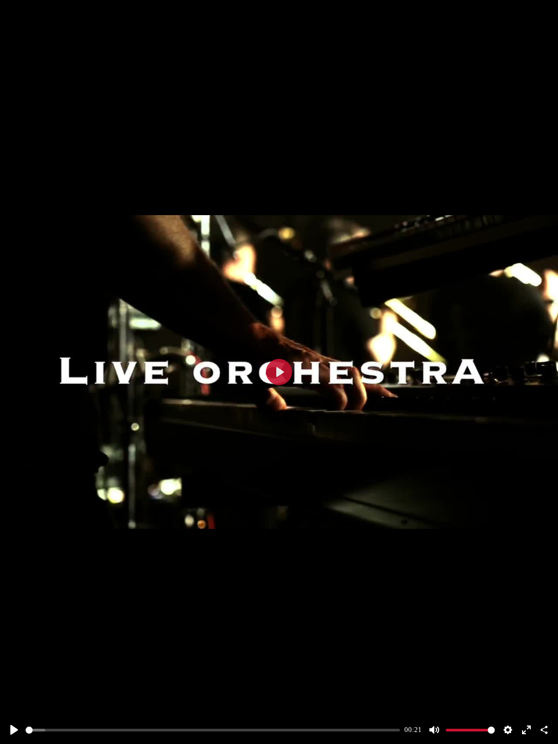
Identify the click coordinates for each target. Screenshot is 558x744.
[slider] (213, 730)
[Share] (544, 730)
